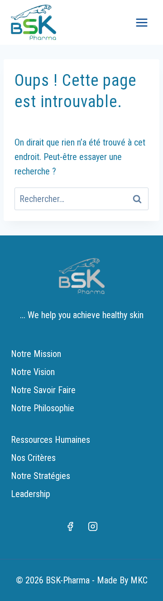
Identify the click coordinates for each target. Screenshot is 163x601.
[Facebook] (70, 526)
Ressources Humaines (50, 439)
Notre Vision (33, 371)
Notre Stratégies (40, 475)
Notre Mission (36, 353)
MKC (139, 580)
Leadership (30, 493)
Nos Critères (33, 457)
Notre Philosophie (42, 408)
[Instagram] (93, 526)
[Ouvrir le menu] (141, 22)
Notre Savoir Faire (43, 390)
